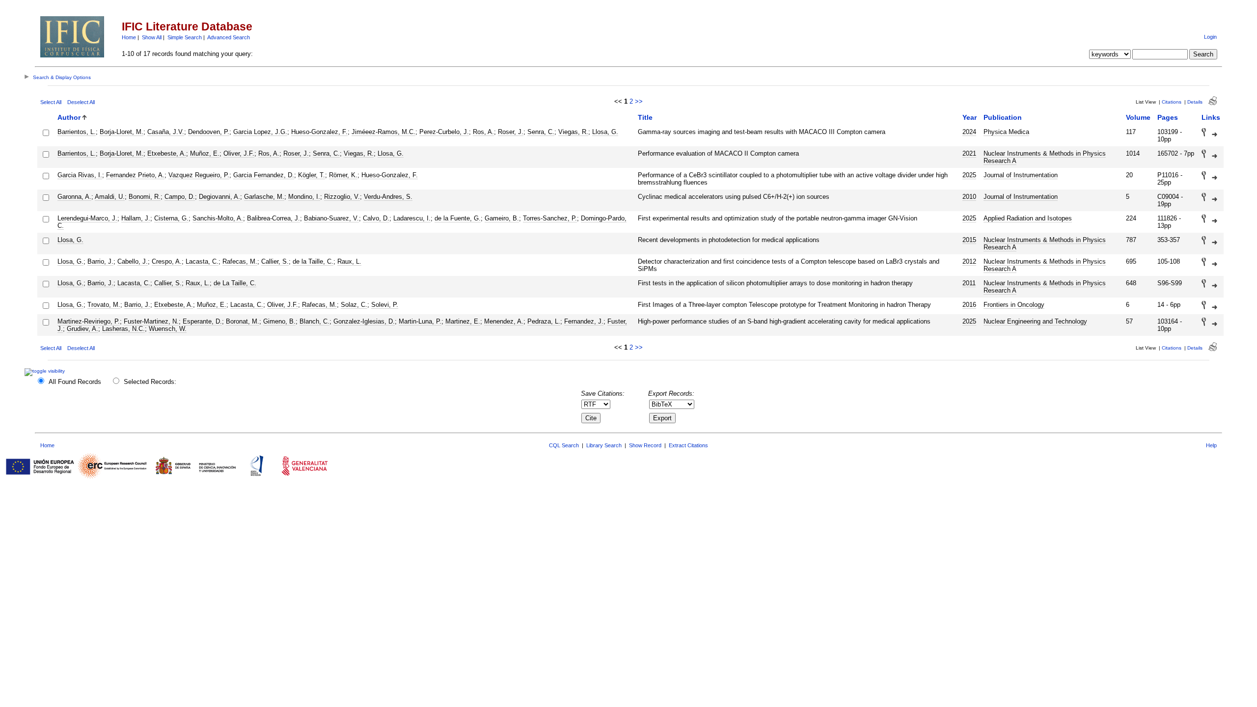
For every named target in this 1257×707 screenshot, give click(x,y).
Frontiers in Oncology (1014, 304)
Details (1194, 102)
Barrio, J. (100, 261)
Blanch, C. (314, 321)
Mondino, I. (304, 196)
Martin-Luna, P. (420, 321)
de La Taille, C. (235, 283)
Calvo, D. (376, 218)
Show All (152, 37)
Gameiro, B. (502, 218)
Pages (1167, 117)
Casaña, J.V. (165, 132)
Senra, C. (540, 132)
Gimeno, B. (279, 321)
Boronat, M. (242, 321)
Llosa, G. (605, 132)
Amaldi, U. (110, 196)
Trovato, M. (103, 304)
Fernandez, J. (583, 321)
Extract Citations (688, 445)
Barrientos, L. (76, 132)
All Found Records (75, 381)
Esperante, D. (202, 321)
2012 (969, 261)
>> (639, 101)
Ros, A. (483, 132)
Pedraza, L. (543, 321)
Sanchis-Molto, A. (217, 218)
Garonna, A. (74, 196)
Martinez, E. (462, 321)
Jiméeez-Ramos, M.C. (383, 132)
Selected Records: (150, 381)
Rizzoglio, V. (342, 196)
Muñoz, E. (204, 153)
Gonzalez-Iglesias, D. (364, 321)
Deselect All (81, 102)
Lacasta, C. (202, 261)
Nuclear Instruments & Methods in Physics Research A (1045, 157)
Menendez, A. (503, 321)
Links (1211, 117)
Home (129, 37)
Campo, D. (179, 196)
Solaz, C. (354, 304)
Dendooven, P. (208, 132)
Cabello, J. (132, 261)
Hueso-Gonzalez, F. (319, 132)
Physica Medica (1006, 132)
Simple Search (184, 37)
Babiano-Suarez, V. (331, 218)
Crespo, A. (167, 261)
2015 (969, 240)
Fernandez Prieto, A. (135, 175)
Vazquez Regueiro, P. (198, 175)
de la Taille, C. (313, 261)
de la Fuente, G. (458, 218)
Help (1211, 445)
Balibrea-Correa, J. (273, 218)
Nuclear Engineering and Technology (1035, 321)
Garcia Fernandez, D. (263, 175)
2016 (969, 304)
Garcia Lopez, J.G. (260, 132)
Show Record (645, 445)
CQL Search (564, 445)
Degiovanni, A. (219, 196)
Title (645, 117)
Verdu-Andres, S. (388, 196)
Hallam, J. (135, 218)
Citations (1171, 102)
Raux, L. (349, 261)
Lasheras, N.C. (123, 328)
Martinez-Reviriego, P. (88, 321)
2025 (969, 175)
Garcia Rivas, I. (79, 175)
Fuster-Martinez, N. (151, 321)
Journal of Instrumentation (1021, 175)
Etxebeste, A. (166, 153)
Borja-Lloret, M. (121, 132)
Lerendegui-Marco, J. (87, 218)
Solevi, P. (384, 304)
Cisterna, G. (171, 218)
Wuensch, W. (168, 328)
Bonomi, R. (145, 196)
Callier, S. (275, 261)
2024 (969, 132)
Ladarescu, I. (412, 218)
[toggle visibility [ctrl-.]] (46, 371)
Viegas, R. (573, 132)
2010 (969, 196)
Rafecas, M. (239, 261)
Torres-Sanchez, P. (550, 218)
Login (1210, 37)
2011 (969, 283)
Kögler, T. (311, 175)
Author (69, 117)
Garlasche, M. (264, 196)
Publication (1003, 117)
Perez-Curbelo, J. (444, 132)
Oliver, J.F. (238, 153)
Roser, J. (510, 132)
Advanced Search (228, 37)
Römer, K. (343, 175)
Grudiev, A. (82, 328)
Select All (50, 102)
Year (969, 117)
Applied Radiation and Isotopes (1028, 218)
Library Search (604, 445)
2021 (969, 153)
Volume (1138, 117)
